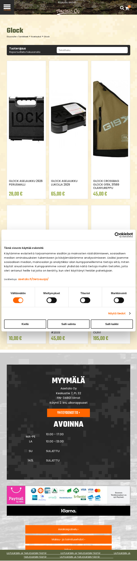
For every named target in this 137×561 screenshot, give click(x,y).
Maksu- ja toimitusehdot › (68, 539)
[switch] (52, 300)
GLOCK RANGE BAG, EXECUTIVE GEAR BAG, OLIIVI (108, 328)
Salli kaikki (111, 324)
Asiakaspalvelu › (68, 529)
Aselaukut (36, 36)
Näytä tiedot (117, 313)
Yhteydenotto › (68, 413)
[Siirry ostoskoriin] (128, 8)
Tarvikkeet (23, 36)
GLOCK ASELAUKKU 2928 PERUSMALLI (26, 182)
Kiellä (25, 324)
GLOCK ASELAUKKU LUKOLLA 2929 (64, 182)
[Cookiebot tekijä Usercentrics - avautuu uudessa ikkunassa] (117, 235)
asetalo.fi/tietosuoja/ (33, 279)
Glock (47, 36)
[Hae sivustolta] (122, 8)
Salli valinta (68, 324)
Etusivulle (12, 36)
